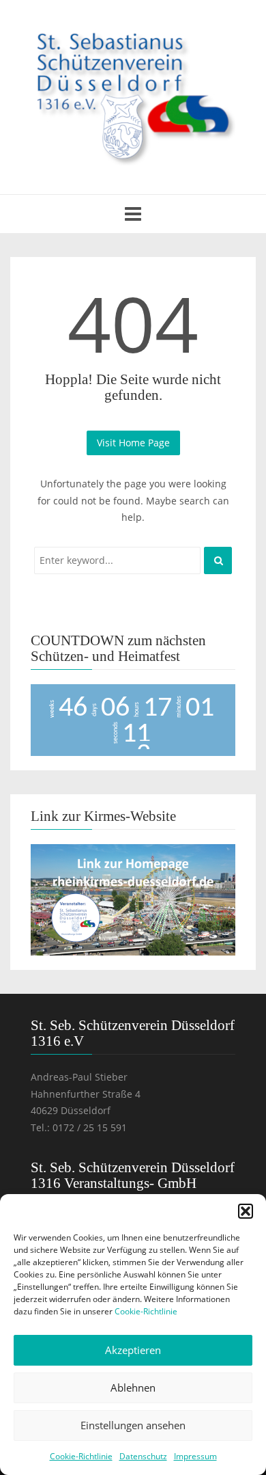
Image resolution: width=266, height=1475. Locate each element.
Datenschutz (143, 1456)
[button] (245, 1211)
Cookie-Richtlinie (146, 1311)
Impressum (195, 1456)
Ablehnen (133, 1387)
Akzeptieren (133, 1350)
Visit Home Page (133, 442)
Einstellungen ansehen (133, 1425)
